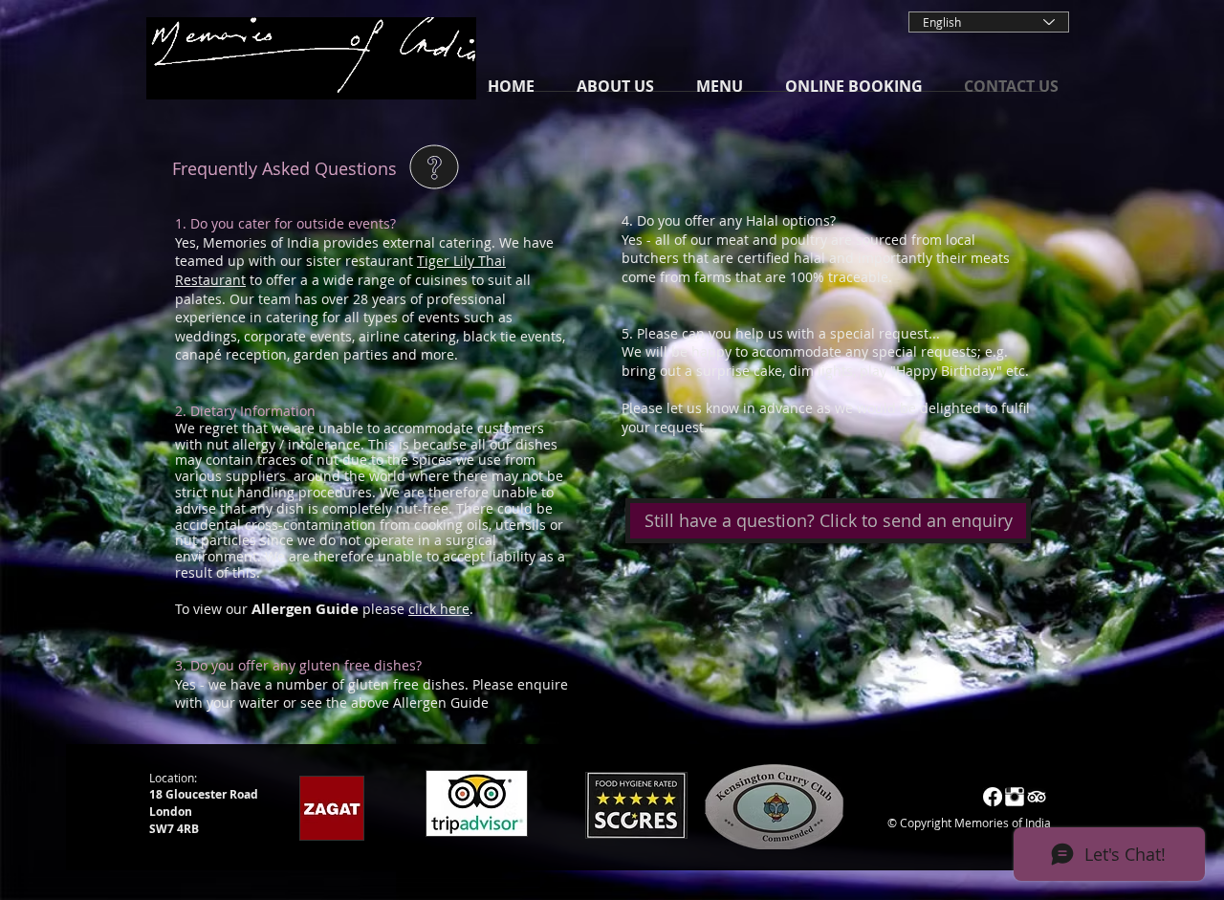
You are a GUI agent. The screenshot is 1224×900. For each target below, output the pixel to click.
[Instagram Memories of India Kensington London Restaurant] (1014, 796)
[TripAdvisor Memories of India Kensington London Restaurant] (1036, 796)
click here (439, 609)
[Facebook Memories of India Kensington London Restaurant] (992, 796)
